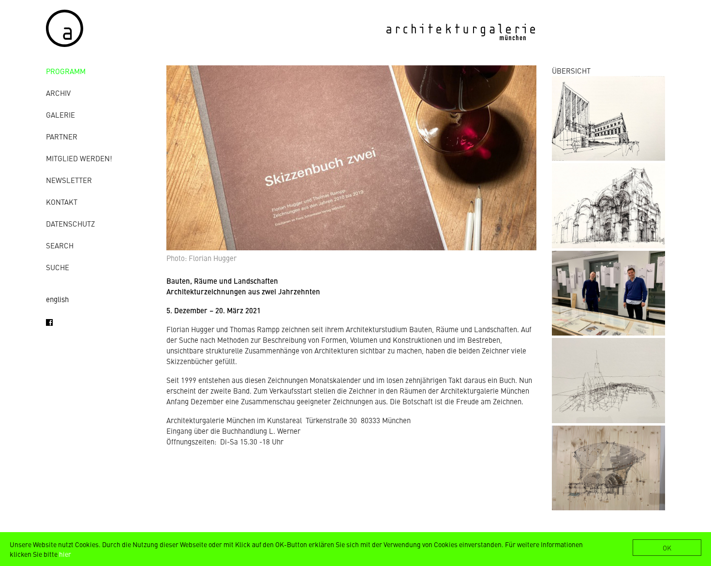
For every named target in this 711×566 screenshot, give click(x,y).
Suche (57, 267)
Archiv (58, 93)
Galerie (60, 114)
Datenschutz (70, 223)
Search (60, 245)
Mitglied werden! (79, 158)
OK (667, 547)
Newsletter (69, 180)
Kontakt (61, 202)
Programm (66, 71)
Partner (61, 136)
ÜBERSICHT (571, 70)
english (57, 299)
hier (65, 554)
